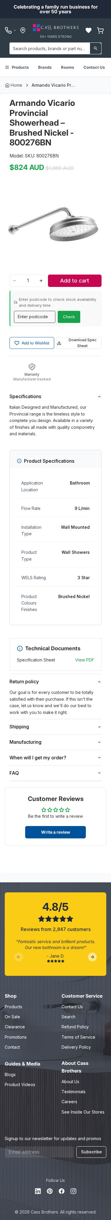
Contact (12, 1047)
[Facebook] (61, 1191)
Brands (45, 67)
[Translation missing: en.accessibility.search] (95, 48)
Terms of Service (78, 1037)
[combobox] (55, 48)
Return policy (24, 681)
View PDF (84, 659)
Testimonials (74, 1091)
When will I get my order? (37, 758)
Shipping (19, 727)
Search (68, 1016)
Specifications (25, 396)
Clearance (15, 1026)
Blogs (10, 1074)
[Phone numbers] (11, 30)
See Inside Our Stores (83, 1111)
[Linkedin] (37, 1191)
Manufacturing (25, 742)
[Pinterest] (49, 1191)
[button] (88, 30)
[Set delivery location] (23, 30)
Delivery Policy (76, 1047)
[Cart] (100, 30)
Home (16, 85)
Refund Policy (75, 1026)
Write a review (55, 832)
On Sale (12, 1016)
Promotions (16, 1037)
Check (69, 316)
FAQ (14, 773)
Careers (69, 1101)
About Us (70, 1081)
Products (20, 67)
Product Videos (20, 1084)
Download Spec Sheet (82, 343)
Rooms (67, 67)
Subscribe (91, 1151)
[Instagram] (73, 1191)
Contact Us (94, 67)
